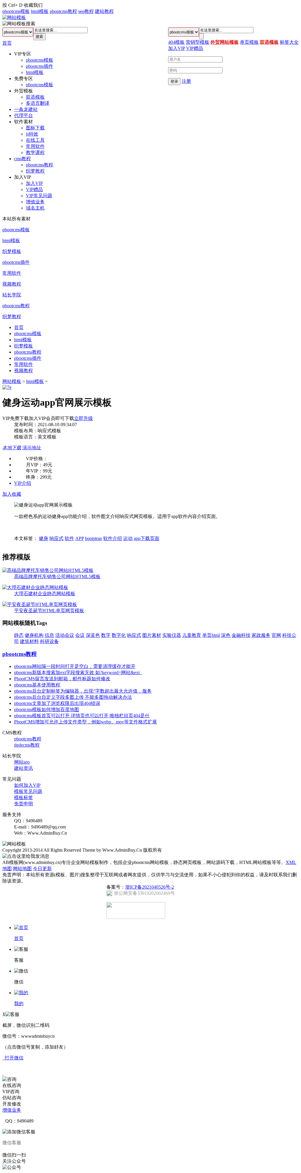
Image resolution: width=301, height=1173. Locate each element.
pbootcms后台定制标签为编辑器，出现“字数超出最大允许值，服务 (83, 690)
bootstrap (93, 538)
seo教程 (86, 11)
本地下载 (11, 447)
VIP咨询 (10, 1091)
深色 (225, 635)
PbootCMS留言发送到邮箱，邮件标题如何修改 (62, 678)
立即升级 (83, 418)
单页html (211, 635)
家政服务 (261, 635)
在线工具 (35, 140)
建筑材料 (29, 641)
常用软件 (35, 146)
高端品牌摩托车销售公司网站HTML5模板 (57, 576)
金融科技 (241, 635)
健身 (43, 538)
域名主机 (35, 207)
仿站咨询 (11, 1097)
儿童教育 (191, 635)
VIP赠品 (34, 189)
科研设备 (49, 641)
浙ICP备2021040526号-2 (149, 887)
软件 (69, 538)
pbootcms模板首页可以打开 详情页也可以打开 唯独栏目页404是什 (82, 715)
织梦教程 (35, 170)
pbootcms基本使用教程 (37, 684)
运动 (128, 538)
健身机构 (34, 635)
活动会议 (64, 635)
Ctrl (11, 5)
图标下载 (35, 127)
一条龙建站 (26, 109)
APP (79, 538)
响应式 (56, 538)
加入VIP (34, 183)
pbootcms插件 (39, 66)
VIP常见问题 (39, 195)
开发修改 (11, 1103)
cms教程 (22, 158)
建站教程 (104, 11)
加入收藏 (11, 494)
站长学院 (11, 294)
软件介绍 (112, 538)
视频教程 (11, 283)
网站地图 (22, 868)
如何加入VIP (27, 785)
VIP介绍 (22, 483)
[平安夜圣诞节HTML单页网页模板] (39, 604)
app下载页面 (146, 538)
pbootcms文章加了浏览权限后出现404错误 (57, 703)
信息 (49, 635)
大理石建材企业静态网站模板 (44, 593)
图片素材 (151, 635)
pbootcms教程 (63, 11)
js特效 (32, 133)
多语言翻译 (37, 103)
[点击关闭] (3, 1073)
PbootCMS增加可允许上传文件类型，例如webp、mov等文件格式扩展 (85, 721)
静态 (19, 635)
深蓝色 (93, 635)
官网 (276, 635)
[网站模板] (14, 17)
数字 (106, 635)
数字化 (119, 635)
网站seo (22, 762)
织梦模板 (11, 251)
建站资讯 (23, 768)
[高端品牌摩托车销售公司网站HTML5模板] (47, 570)
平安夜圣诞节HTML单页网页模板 (49, 610)
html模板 (40, 11)
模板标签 (23, 797)
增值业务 (35, 201)
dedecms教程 (27, 744)
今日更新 (42, 868)
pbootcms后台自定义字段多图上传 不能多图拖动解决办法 (73, 697)
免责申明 (23, 803)
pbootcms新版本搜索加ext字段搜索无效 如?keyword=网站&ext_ (78, 672)
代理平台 (23, 115)
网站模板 (11, 381)
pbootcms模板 (16, 11)
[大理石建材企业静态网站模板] (35, 587)
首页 (7, 42)
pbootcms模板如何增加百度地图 (46, 709)
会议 (80, 635)
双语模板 (35, 96)
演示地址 (31, 447)
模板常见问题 (28, 791)
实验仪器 (171, 635)
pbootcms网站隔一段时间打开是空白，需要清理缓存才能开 (75, 666)
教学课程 (35, 152)
